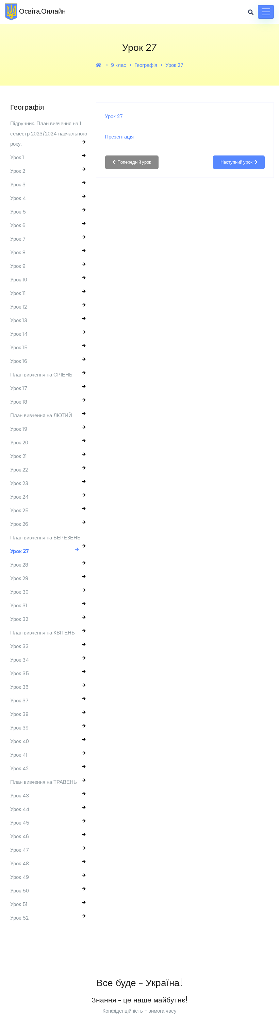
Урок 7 (18, 238)
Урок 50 (19, 890)
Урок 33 (19, 646)
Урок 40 (19, 741)
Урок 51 (19, 904)
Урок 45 (19, 822)
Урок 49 (19, 877)
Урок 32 (19, 619)
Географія (145, 65)
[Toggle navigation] (266, 12)
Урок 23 (19, 483)
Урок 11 (18, 293)
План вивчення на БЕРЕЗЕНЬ (45, 537)
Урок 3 (18, 184)
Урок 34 (19, 659)
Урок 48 (19, 863)
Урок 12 (18, 306)
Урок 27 (174, 65)
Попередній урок (133, 162)
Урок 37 (19, 700)
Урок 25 (19, 510)
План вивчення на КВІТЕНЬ (42, 632)
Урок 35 (19, 673)
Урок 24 (19, 496)
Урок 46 (19, 836)
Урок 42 (19, 768)
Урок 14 (19, 333)
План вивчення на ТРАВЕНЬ (43, 782)
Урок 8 (18, 252)
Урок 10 (18, 279)
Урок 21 (18, 456)
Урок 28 (19, 564)
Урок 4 (18, 198)
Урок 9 (18, 266)
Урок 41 (19, 754)
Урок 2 (17, 170)
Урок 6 (18, 225)
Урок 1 (17, 157)
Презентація (119, 136)
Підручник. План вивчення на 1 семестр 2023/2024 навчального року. (48, 133)
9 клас (118, 65)
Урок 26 (19, 524)
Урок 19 (18, 428)
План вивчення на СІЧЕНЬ (41, 374)
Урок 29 (19, 578)
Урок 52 (19, 917)
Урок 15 (19, 347)
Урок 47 (19, 849)
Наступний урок (236, 162)
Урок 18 (18, 401)
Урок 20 (19, 442)
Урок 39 (19, 727)
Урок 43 (19, 795)
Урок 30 (19, 591)
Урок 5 (18, 211)
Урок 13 (18, 320)
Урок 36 (19, 686)
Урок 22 (19, 469)
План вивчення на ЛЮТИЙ (41, 415)
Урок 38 (19, 714)
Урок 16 (18, 361)
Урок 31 (18, 605)
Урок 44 (19, 809)
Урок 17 (18, 388)
